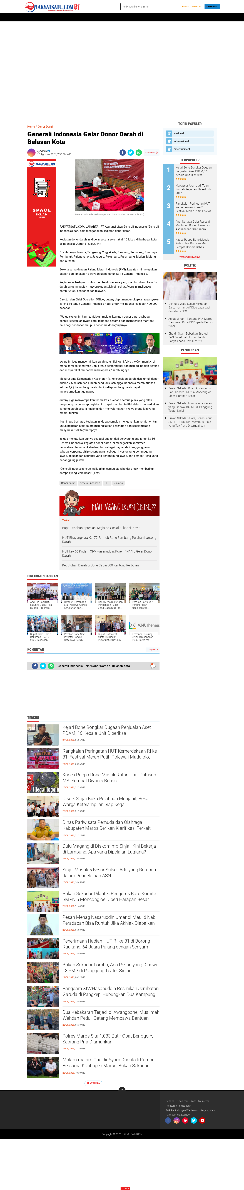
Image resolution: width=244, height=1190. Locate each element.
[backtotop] (122, 1090)
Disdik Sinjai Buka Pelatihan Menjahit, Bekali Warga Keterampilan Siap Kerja (107, 801)
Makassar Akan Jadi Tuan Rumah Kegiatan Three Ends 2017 (193, 189)
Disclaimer (182, 1101)
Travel (139, 17)
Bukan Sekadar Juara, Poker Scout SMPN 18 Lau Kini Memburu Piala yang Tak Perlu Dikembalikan (190, 421)
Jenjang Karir (207, 1110)
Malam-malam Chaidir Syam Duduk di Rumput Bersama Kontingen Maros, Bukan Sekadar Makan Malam (109, 1065)
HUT (107, 483)
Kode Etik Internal (200, 1101)
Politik (71, 17)
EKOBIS (127, 17)
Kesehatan (153, 17)
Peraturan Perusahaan (178, 1105)
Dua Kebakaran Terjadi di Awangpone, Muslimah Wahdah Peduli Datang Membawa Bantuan (111, 1015)
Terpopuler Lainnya (190, 257)
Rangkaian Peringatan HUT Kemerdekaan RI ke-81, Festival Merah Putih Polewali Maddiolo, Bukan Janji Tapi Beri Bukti (110, 757)
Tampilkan (152, 649)
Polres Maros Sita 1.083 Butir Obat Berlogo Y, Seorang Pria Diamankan (108, 1039)
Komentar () (151, 152)
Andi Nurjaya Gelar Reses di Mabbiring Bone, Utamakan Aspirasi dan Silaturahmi (193, 225)
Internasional (181, 141)
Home (29, 17)
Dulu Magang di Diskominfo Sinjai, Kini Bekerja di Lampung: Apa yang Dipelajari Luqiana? (109, 849)
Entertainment (182, 149)
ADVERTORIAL (56, 17)
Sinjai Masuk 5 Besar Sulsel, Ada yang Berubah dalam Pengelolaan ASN (109, 872)
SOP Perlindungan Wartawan (182, 1110)
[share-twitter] (131, 152)
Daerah (40, 17)
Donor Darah (46, 126)
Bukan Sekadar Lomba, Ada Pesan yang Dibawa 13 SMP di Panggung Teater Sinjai (110, 967)
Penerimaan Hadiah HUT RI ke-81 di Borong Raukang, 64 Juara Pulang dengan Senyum (106, 944)
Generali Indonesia (90, 483)
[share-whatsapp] (139, 152)
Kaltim (178, 17)
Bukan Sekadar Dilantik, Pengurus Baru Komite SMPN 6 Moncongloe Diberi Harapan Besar (109, 896)
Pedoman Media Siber (178, 1115)
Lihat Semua (93, 1083)
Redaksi (170, 1101)
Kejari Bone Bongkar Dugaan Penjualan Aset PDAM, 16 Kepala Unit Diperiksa (107, 730)
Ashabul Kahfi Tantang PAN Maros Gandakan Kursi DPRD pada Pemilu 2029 (190, 322)
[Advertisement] (122, 71)
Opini (167, 17)
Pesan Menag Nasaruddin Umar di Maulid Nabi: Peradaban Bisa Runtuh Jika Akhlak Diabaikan (110, 920)
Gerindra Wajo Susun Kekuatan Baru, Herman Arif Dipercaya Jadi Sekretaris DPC (189, 307)
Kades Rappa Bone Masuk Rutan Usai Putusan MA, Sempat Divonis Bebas (109, 778)
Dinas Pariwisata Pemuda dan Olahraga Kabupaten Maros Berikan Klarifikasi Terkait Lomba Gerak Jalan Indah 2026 (107, 828)
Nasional (179, 133)
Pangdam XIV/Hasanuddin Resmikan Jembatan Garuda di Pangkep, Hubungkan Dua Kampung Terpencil (111, 994)
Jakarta (118, 483)
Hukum (99, 17)
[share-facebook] (122, 152)
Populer (212, 6)
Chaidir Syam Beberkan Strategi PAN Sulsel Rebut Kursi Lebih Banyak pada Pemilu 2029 (188, 337)
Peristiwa (85, 17)
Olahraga (113, 17)
